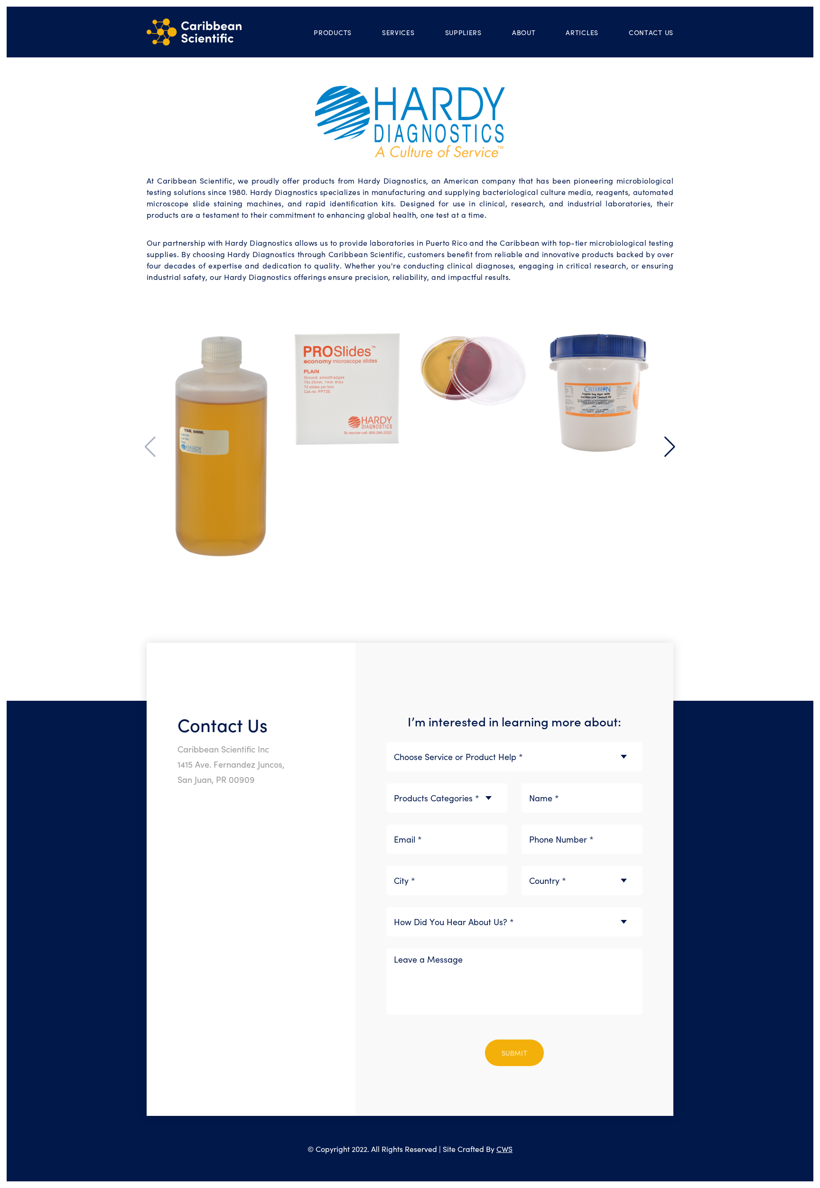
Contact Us (651, 32)
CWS (504, 1148)
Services (398, 32)
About (524, 32)
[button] (669, 446)
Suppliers (463, 32)
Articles (582, 32)
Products (333, 32)
